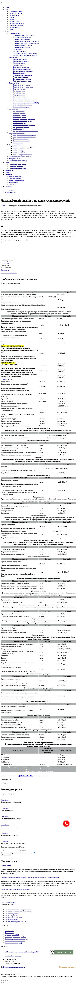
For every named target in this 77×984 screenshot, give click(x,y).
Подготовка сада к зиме (21, 127)
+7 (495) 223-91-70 (11, 190)
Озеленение (13, 57)
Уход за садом (13, 109)
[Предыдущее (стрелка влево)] (1, 982)
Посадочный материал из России (24, 137)
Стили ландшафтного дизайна (15, 937)
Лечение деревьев (19, 113)
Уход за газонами (18, 111)
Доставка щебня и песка (21, 149)
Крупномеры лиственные (21, 141)
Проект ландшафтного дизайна (23, 35)
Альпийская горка (19, 93)
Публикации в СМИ (16, 25)
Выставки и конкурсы (16, 23)
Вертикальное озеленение (22, 69)
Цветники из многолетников (23, 71)
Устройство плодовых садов (22, 75)
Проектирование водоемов (22, 47)
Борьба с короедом (19, 123)
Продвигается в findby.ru (67, 967)
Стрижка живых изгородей (22, 121)
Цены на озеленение (16, 167)
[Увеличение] (7, 980)
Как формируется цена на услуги (16, 939)
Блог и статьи (9, 931)
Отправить (5, 855)
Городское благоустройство (22, 105)
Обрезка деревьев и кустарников (24, 119)
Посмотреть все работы (9, 273)
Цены (7, 163)
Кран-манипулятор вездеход (22, 155)
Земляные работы (15, 145)
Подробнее (4, 800)
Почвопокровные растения (22, 81)
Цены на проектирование (17, 165)
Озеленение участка (20, 59)
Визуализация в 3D (19, 51)
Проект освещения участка (22, 39)
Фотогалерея (13, 182)
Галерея (7, 173)
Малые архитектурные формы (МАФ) (26, 103)
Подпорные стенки (19, 95)
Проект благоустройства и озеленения (26, 43)
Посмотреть (5, 263)
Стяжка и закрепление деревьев (24, 125)
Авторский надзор (15, 159)
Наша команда (14, 15)
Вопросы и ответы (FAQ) (13, 943)
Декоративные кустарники (22, 79)
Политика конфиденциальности (14, 967)
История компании (15, 11)
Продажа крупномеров (16, 133)
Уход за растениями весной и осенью (25, 131)
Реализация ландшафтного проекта (25, 55)
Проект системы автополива (22, 45)
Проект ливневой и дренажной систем (26, 41)
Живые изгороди (18, 73)
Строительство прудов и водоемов (16, 922)
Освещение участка (11, 920)
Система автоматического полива (24, 101)
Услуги (7, 31)
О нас (7, 9)
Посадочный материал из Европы (24, 135)
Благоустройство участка (21, 85)
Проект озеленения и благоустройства (18, 910)
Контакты (8, 186)
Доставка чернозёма (20, 153)
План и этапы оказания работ (15, 941)
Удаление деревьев (19, 115)
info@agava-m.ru (10, 192)
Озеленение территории (21, 61)
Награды (12, 19)
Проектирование (14, 33)
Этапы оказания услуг (16, 180)
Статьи (11, 184)
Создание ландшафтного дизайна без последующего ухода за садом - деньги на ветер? (30, 877)
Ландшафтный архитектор (18, 161)
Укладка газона (18, 65)
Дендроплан (17, 49)
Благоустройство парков (21, 107)
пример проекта (6, 379)
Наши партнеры (14, 27)
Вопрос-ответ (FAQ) (16, 177)
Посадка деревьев (19, 63)
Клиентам (8, 175)
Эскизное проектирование (22, 37)
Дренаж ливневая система (22, 99)
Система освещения (19, 97)
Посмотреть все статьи (9, 902)
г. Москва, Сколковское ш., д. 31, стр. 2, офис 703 (21, 952)
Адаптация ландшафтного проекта (25, 53)
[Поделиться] (3, 980)
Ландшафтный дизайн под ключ (20, 157)
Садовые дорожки (19, 91)
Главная (7, 7)
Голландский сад (6, 866)
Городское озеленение (20, 77)
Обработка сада (18, 129)
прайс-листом (25, 775)
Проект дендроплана (12, 914)
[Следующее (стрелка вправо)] (3, 982)
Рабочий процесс (15, 21)
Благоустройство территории (23, 87)
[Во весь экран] (5, 980)
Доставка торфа (18, 151)
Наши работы (9, 171)
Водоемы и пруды (19, 89)
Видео (11, 29)
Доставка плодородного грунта (23, 147)
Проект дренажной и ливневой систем (18, 912)
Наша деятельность (15, 13)
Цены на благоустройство (18, 169)
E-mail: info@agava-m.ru (13, 956)
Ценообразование (15, 178)
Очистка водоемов (19, 117)
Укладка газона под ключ (13, 918)
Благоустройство (14, 83)
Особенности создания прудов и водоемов (15, 889)
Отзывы (11, 17)
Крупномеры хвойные (20, 139)
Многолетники (18, 143)
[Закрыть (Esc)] (1, 980)
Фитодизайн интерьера (21, 67)
